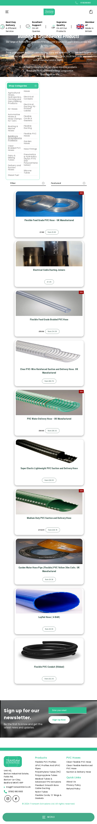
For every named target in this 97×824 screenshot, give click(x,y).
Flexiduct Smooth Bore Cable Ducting (47, 787)
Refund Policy (73, 788)
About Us (71, 781)
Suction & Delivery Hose (78, 771)
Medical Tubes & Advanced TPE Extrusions (48, 780)
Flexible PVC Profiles (45, 761)
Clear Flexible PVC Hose (78, 761)
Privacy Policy (73, 785)
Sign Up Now (59, 719)
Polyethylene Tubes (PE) (48, 771)
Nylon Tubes (41, 791)
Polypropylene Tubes (46, 775)
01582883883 (85, 3)
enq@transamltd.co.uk (18, 787)
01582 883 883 (15, 791)
